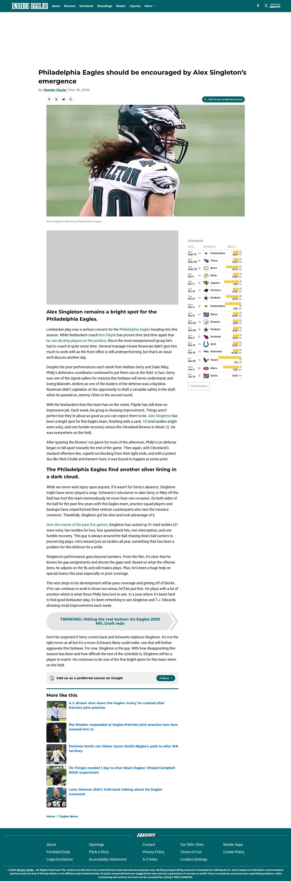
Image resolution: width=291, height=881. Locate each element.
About (51, 844)
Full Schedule (198, 385)
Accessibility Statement (108, 859)
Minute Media (25, 869)
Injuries (135, 6)
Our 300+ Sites (192, 844)
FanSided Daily (58, 852)
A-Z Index (150, 859)
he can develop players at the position (76, 340)
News (56, 6)
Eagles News (68, 816)
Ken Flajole (107, 335)
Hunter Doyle (55, 90)
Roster (121, 6)
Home (50, 816)
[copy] (71, 99)
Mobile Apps (233, 844)
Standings (104, 6)
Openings (96, 844)
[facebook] (258, 5)
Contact (149, 844)
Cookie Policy (233, 852)
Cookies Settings (193, 859)
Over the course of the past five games (77, 525)
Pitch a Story (99, 852)
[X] (266, 5)
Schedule (86, 6)
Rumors (69, 6)
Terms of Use (191, 852)
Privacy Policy (153, 852)
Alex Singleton (159, 416)
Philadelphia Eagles (135, 329)
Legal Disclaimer (60, 859)
